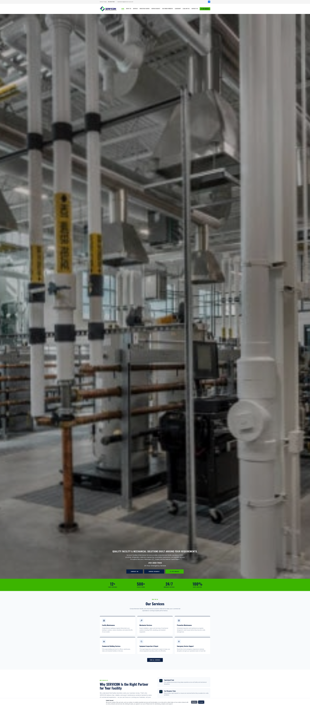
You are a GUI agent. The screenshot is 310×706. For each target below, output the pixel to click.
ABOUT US (128, 8)
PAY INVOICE (206, 9)
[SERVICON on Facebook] (209, 2)
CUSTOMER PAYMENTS (167, 8)
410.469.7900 (111, 1)
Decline (194, 702)
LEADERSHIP (178, 8)
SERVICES (135, 8)
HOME (122, 8)
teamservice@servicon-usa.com (125, 1)
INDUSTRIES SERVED (145, 8)
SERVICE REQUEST (155, 8)
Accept (201, 702)
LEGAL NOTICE (186, 8)
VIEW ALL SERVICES (155, 660)
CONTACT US (194, 8)
